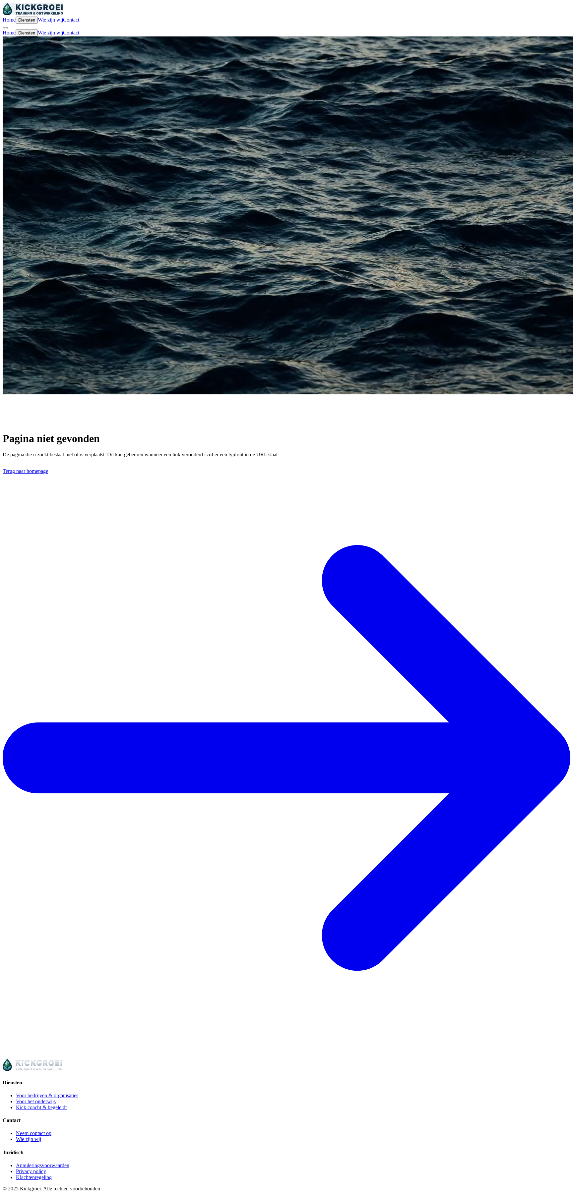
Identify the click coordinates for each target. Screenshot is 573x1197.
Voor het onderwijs (36, 1101)
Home (9, 20)
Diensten (26, 20)
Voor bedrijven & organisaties (47, 1095)
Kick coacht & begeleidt (41, 1107)
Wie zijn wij (50, 20)
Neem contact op (33, 1133)
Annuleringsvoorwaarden (42, 1165)
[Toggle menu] (5, 28)
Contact (71, 20)
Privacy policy (31, 1171)
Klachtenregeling (34, 1177)
